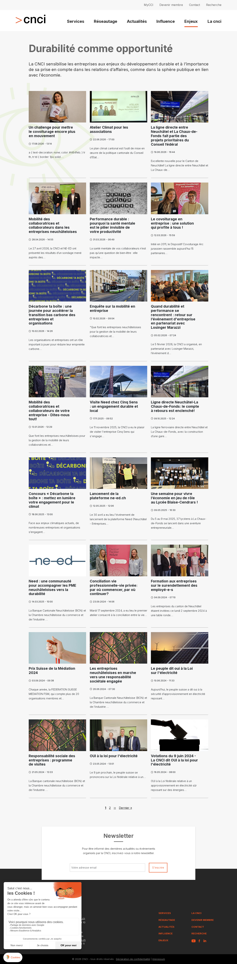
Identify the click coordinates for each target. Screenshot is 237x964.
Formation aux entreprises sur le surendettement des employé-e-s (174, 585)
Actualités (137, 21)
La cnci (214, 21)
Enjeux (191, 21)
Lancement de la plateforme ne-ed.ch (108, 496)
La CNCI (196, 913)
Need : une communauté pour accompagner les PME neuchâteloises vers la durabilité (52, 587)
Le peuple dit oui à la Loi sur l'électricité (172, 670)
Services (75, 21)
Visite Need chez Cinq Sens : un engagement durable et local (114, 406)
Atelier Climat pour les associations (109, 129)
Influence (165, 21)
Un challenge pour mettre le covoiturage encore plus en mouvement (52, 131)
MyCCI (148, 5)
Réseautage (105, 21)
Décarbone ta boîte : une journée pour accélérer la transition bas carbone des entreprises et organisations (52, 314)
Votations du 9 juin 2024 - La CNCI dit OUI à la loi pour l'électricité (174, 760)
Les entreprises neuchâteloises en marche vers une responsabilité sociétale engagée (113, 674)
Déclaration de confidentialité (133, 959)
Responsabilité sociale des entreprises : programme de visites (52, 760)
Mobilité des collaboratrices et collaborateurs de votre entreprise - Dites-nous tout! (49, 410)
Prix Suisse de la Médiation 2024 (52, 670)
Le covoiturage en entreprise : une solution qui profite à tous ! (172, 223)
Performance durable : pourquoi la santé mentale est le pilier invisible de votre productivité (112, 225)
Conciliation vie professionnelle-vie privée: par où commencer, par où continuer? (113, 587)
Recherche (213, 5)
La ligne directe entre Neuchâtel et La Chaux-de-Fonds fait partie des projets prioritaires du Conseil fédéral (174, 135)
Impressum (158, 959)
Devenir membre (171, 5)
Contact (194, 5)
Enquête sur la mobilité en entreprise (112, 308)
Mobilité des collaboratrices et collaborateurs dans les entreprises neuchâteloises (53, 225)
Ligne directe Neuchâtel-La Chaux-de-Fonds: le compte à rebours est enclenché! (175, 406)
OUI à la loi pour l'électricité (114, 756)
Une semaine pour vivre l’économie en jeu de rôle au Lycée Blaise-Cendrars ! (174, 498)
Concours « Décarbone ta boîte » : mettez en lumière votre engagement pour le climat (52, 500)
